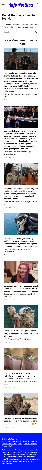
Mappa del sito (7, 446)
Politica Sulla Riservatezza (12, 441)
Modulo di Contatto (30, 444)
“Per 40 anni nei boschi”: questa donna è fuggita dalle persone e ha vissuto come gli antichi (21, 333)
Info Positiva (21, 5)
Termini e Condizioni (30, 441)
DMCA (20, 444)
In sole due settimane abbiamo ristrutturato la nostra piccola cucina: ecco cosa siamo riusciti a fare (20, 376)
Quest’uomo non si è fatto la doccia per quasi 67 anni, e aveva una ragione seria (20, 419)
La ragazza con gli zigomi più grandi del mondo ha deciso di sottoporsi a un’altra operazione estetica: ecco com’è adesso (21, 288)
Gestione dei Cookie (9, 444)
